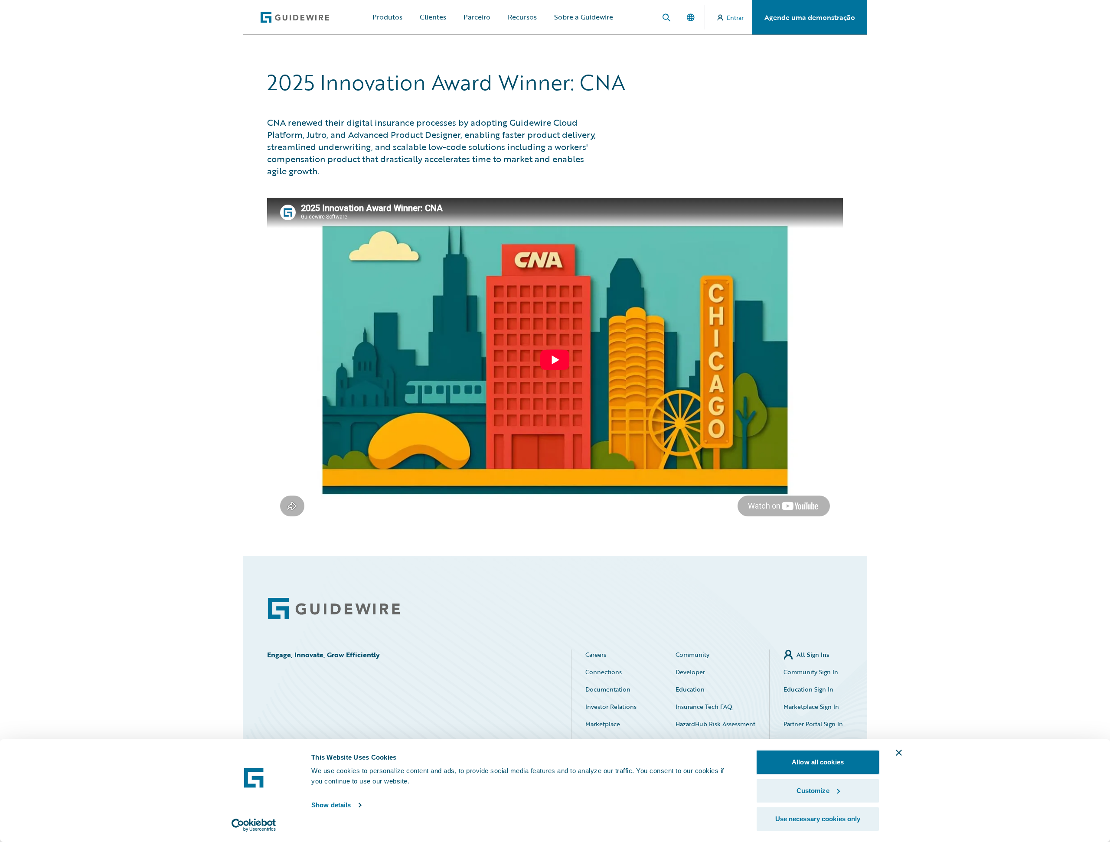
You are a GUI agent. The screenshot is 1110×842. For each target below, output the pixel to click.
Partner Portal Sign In (813, 723)
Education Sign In (808, 689)
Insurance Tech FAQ (704, 706)
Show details (331, 805)
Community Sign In (811, 671)
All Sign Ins (813, 654)
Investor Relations (611, 706)
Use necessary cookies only (818, 818)
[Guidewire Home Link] (334, 608)
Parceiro (477, 17)
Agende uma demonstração (809, 17)
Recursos (522, 17)
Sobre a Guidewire (583, 17)
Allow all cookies (818, 762)
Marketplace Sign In (811, 706)
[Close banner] (899, 753)
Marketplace (602, 723)
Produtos (387, 17)
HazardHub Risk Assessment (715, 723)
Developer (690, 671)
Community (692, 654)
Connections (603, 671)
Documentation (607, 689)
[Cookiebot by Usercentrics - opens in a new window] (254, 825)
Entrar (735, 17)
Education (690, 689)
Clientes (433, 17)
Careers (595, 654)
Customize (813, 790)
